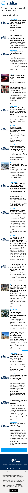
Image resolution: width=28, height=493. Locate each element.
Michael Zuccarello (15, 102)
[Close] (25, 471)
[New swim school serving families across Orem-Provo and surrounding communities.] (5, 110)
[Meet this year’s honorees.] (5, 77)
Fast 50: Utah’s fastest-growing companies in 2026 (17, 77)
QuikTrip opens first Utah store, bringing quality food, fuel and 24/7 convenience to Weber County (18, 267)
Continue (14, 490)
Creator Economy (14, 85)
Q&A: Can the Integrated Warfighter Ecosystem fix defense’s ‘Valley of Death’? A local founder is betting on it (18, 289)
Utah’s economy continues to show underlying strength (18, 401)
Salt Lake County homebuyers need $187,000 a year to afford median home (18, 129)
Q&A (11, 284)
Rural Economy (13, 309)
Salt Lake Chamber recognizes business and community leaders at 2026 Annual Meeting (18, 38)
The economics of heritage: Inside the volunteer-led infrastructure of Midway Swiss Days (18, 314)
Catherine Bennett (15, 305)
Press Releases (13, 19)
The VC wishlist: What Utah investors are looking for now (18, 165)
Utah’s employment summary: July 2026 (16, 355)
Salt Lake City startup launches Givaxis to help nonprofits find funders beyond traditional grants (18, 148)
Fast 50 (12, 74)
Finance (12, 162)
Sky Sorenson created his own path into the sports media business (18, 88)
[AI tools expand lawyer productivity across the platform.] (5, 22)
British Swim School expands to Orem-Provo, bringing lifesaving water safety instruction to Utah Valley (18, 111)
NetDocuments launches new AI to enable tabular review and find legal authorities (18, 23)
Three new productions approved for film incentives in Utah (17, 425)
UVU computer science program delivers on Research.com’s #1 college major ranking (18, 212)
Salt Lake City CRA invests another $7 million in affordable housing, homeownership (18, 377)
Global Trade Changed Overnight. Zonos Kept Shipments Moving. (17, 334)
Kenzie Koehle (14, 82)
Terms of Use (18, 484)
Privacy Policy (5, 485)
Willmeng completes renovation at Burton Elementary (16, 53)
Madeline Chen (14, 179)
